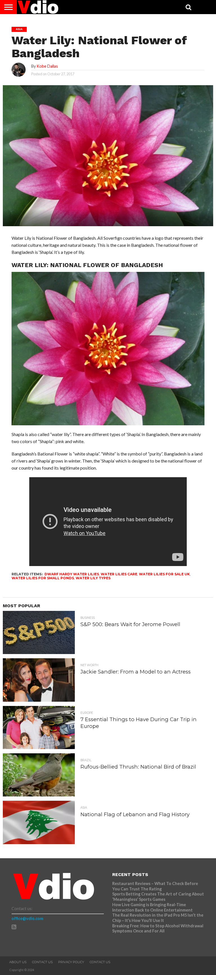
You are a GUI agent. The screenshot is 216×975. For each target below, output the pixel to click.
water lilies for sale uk (164, 574)
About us (17, 962)
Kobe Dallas (47, 66)
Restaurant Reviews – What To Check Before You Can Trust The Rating (155, 886)
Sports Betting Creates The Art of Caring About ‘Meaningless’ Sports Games (158, 897)
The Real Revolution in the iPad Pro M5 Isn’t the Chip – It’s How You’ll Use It (157, 918)
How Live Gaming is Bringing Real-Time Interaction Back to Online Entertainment (153, 907)
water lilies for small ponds (43, 578)
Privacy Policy (71, 962)
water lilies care (119, 574)
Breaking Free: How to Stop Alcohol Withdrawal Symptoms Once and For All (157, 928)
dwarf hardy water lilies (71, 574)
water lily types (93, 578)
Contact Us (42, 962)
